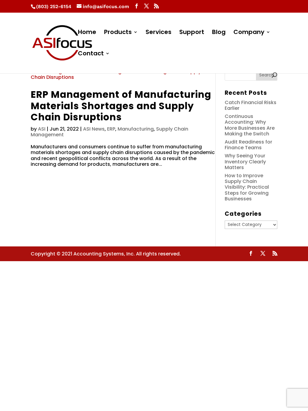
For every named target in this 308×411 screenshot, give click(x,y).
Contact (91, 54)
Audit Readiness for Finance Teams (248, 144)
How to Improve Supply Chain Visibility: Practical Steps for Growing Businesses (247, 187)
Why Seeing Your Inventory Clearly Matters (245, 161)
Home (87, 33)
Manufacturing (136, 128)
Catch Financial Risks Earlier (250, 105)
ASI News (94, 128)
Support (191, 33)
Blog (219, 33)
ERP (111, 128)
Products (118, 33)
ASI (41, 128)
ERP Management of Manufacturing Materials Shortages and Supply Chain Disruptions (121, 106)
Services (158, 33)
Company (248, 33)
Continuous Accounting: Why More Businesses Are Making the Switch (250, 125)
